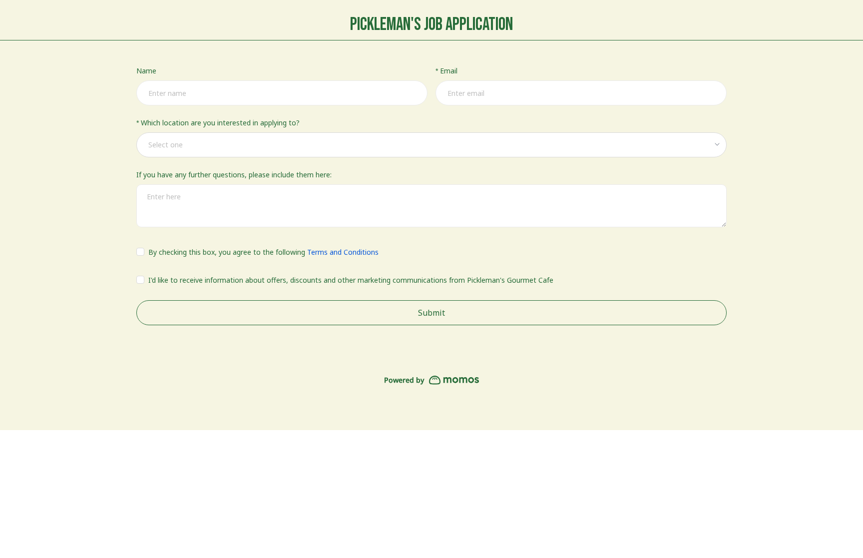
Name (146, 70)
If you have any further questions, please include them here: (234, 174)
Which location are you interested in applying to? (220, 122)
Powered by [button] (404, 380)
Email (448, 70)
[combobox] (428, 145)
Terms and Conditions (343, 252)
